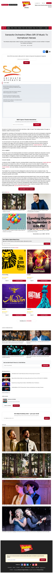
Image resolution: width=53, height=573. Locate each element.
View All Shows (7, 405)
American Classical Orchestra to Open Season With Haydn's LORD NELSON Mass (11, 96)
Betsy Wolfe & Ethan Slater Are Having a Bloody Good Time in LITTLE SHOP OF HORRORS (29, 378)
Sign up (47, 418)
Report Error (42, 567)
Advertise (10, 567)
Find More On (25, 321)
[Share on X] (47, 52)
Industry (19, 27)
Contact (18, 567)
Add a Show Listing (13, 4)
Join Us (22, 567)
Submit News (27, 567)
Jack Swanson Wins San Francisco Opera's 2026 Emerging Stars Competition (12, 92)
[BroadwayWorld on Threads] (33, 564)
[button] (50, 27)
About (14, 567)
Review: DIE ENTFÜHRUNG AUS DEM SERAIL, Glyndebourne (15, 452)
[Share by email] (50, 52)
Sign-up (43, 3)
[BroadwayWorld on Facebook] (22, 564)
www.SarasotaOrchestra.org (21, 185)
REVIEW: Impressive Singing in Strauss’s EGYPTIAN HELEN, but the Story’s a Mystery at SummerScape (26, 531)
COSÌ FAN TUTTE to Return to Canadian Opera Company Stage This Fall (12, 100)
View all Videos (5, 392)
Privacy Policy (40, 569)
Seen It (6, 280)
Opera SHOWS (5, 396)
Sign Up (26, 62)
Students (30, 27)
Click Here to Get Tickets (26, 189)
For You (7, 192)
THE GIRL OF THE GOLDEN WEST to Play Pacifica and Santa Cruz (17, 505)
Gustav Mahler (6, 167)
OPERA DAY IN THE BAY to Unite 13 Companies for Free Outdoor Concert (19, 478)
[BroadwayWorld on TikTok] (30, 564)
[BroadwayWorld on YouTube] (36, 564)
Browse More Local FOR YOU (41, 234)
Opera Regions (8, 28)
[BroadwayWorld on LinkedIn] (27, 564)
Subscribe (45, 365)
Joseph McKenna (37, 145)
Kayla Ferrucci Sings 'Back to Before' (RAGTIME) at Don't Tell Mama (25, 382)
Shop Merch (5, 4)
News (12, 27)
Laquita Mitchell (47, 162)
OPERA (26, 7)
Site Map (37, 567)
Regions (33, 567)
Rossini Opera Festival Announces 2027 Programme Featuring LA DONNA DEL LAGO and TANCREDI (12, 87)
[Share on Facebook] (44, 52)
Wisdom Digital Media (23, 569)
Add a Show (16, 405)
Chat (23, 27)
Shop (34, 27)
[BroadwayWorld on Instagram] (25, 564)
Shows (15, 27)
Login (46, 27)
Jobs (26, 27)
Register (40, 27)
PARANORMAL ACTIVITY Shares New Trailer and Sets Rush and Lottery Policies (27, 387)
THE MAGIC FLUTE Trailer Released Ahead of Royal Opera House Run (26, 373)
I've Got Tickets (19, 280)
